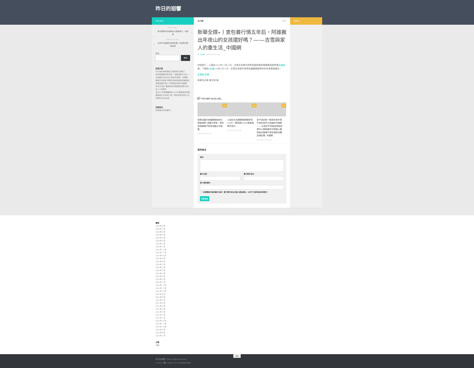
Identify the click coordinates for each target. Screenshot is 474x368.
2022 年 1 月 (160, 336)
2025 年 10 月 (161, 255)
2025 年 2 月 (160, 279)
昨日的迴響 (168, 9)
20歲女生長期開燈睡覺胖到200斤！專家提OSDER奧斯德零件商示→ (240, 123)
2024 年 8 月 (160, 297)
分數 (157, 345)
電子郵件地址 (249, 174)
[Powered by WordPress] (165, 363)
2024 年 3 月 (160, 312)
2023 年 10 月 (161, 327)
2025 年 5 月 (160, 270)
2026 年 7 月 (160, 229)
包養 (212, 68)
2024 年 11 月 (161, 288)
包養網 (281, 65)
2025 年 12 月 (161, 250)
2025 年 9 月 (160, 258)
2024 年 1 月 (160, 318)
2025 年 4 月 (160, 273)
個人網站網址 (205, 183)
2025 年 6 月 (160, 267)
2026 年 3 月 (160, 241)
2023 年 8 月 (160, 333)
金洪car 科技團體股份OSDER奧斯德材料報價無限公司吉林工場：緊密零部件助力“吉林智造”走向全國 (173, 95)
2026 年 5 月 (160, 235)
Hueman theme (185, 363)
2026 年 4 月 (160, 238)
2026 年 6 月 (160, 232)
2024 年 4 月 (160, 309)
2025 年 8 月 (160, 261)
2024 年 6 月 (160, 303)
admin (202, 54)
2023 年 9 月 (160, 330)
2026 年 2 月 (160, 244)
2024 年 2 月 (160, 315)
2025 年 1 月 (160, 282)
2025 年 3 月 (160, 276)
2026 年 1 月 (160, 247)
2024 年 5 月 (160, 306)
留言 (202, 157)
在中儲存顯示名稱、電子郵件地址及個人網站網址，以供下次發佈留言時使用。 (236, 192)
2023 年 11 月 (161, 324)
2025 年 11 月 (161, 253)
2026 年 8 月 (160, 226)
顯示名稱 (204, 174)
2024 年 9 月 (160, 294)
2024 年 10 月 (161, 291)
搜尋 (157, 53)
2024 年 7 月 (160, 300)
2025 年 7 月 (160, 264)
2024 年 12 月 (161, 285)
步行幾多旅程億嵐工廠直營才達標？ (170, 71)
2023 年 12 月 (161, 321)
